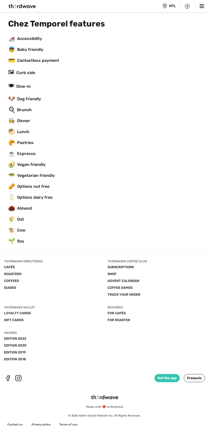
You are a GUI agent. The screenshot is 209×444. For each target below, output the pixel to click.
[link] (15, 425)
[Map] (187, 6)
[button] (194, 378)
